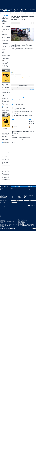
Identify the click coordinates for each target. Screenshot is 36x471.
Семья (24, 197)
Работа (24, 194)
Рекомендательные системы (21, 223)
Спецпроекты (31, 195)
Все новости (6, 15)
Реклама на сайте (2, 189)
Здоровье (12, 197)
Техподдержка (2, 195)
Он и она (25, 189)
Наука (18, 195)
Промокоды (31, 9)
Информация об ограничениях (21, 221)
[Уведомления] (33, 11)
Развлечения (25, 195)
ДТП (15, 74)
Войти (13, 89)
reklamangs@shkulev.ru (23, 219)
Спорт (30, 189)
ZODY (28, 9)
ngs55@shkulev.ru (8, 225)
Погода (10, 9)
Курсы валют (25, 9)
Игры (34, 9)
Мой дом (19, 194)
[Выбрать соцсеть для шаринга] (33, 23)
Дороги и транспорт (13, 194)
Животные (12, 196)
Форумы (12, 9)
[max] (15, 202)
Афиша (19, 9)
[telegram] (11, 202)
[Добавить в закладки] (31, 23)
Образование (19, 197)
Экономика (30, 194)
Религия (25, 196)
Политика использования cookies (21, 222)
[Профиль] (35, 11)
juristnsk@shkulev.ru (2, 226)
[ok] (16, 202)
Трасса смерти (19, 74)
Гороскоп (22, 9)
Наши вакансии (2, 194)
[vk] (13, 202)
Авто (11, 189)
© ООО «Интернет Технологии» (11, 228)
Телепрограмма (16, 9)
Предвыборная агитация (3, 196)
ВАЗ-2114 (13, 74)
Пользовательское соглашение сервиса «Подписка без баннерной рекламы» (26, 224)
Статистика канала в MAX (3, 197)
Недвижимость (2, 9)
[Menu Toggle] (1, 11)
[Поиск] (32, 11)
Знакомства (6, 9)
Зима (18, 189)
